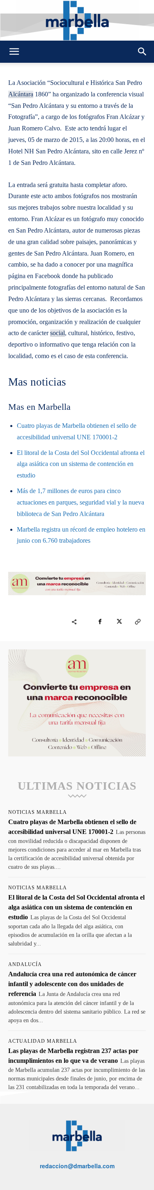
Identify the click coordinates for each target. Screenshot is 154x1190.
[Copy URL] (137, 622)
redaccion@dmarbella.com (77, 1166)
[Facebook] (100, 622)
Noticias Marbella (37, 812)
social (57, 332)
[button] (14, 52)
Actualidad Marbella (42, 1041)
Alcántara (20, 94)
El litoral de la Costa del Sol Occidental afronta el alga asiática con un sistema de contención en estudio (81, 464)
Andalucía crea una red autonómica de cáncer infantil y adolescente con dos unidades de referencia (72, 984)
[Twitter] (118, 622)
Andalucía (25, 964)
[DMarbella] (77, 20)
